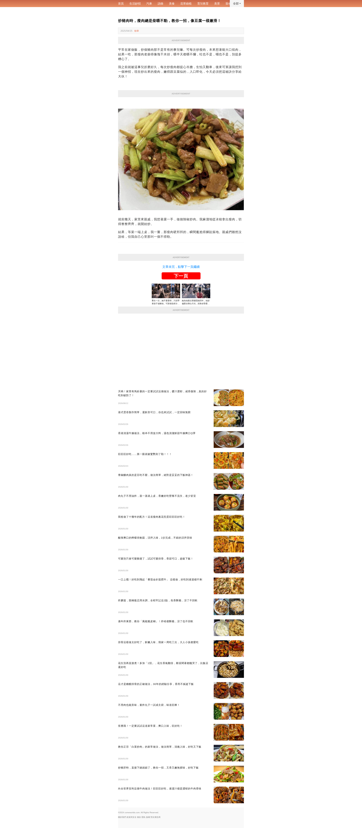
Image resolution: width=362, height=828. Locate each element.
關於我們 (122, 817)
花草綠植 (186, 3)
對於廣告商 (155, 817)
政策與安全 (131, 817)
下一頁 (181, 276)
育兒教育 (203, 3)
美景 (217, 3)
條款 (139, 817)
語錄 (160, 3)
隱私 (144, 817)
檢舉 (136, 30)
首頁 (121, 3)
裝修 (228, 3)
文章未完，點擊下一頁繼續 (181, 267)
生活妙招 (135, 3)
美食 (172, 3)
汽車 (149, 3)
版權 (148, 817)
